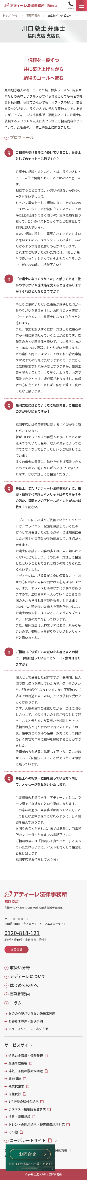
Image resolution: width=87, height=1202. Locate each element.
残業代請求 (16, 1086)
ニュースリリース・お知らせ (28, 1029)
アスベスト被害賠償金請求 (27, 1109)
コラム (16, 1003)
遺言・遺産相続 (19, 1117)
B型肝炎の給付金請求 (23, 1101)
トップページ (10, 15)
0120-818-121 (22, 932)
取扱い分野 (20, 967)
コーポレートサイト (28, 1140)
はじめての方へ (24, 985)
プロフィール (22, 137)
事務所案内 (33, 15)
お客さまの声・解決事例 (25, 1021)
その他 (13, 1132)
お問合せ (16, 949)
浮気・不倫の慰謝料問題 (25, 1071)
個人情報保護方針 (54, 1150)
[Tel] (71, 5)
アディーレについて (28, 976)
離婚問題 (14, 1078)
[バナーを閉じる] (55, 1141)
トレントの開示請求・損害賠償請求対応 (36, 1124)
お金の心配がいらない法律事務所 (31, 1013)
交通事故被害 (17, 1063)
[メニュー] (81, 5)
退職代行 (14, 1094)
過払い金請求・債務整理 (25, 1055)
